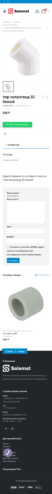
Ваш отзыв (13, 199)
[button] (17, 124)
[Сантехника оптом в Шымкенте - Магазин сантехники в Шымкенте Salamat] (18, 11)
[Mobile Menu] (4, 11)
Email (10, 236)
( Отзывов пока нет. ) (22, 106)
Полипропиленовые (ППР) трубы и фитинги (18, 331)
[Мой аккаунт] (37, 11)
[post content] (26, 304)
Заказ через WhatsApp (19, 124)
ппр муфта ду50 (10, 333)
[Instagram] (8, 1)
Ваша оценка (13, 193)
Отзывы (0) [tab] (13, 145)
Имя (9, 226)
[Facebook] (4, 1)
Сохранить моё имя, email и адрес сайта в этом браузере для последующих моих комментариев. (25, 251)
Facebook (5, 134)
